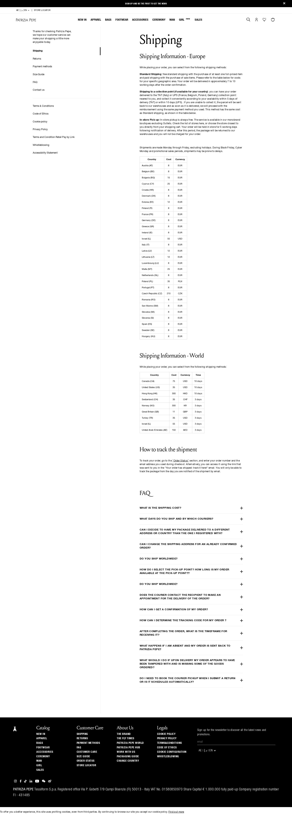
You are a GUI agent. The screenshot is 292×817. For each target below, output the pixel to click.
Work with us (126, 752)
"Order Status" (180, 461)
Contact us (38, 90)
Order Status (86, 760)
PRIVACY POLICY (167, 738)
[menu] (140, 20)
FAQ (35, 82)
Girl (184, 19)
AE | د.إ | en (22, 10)
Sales (198, 19)
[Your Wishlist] (265, 20)
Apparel (96, 19)
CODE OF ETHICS (167, 747)
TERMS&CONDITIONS (169, 743)
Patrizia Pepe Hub (128, 747)
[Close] (284, 4)
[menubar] (140, 20)
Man (172, 19)
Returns (37, 59)
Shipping (38, 51)
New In (82, 19)
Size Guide (38, 74)
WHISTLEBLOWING (168, 756)
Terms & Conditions (43, 106)
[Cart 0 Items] (273, 20)
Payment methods (42, 66)
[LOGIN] (256, 20)
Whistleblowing (41, 145)
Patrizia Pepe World (130, 743)
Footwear (121, 19)
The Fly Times (125, 738)
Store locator (86, 765)
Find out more (176, 812)
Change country (128, 760)
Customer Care (87, 752)
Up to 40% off (146, 4)
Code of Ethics (40, 114)
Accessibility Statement (45, 153)
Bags (108, 19)
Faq (79, 747)
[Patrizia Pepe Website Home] (26, 20)
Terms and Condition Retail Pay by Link (53, 137)
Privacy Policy (40, 129)
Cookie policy (40, 122)
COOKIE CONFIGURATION (172, 752)
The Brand (124, 734)
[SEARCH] (248, 20)
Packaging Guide (128, 756)
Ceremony (158, 19)
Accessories (140, 19)
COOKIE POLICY (166, 734)
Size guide (83, 756)
